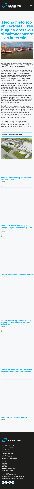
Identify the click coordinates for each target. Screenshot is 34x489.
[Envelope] (3, 482)
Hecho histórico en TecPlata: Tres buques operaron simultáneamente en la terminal (16, 371)
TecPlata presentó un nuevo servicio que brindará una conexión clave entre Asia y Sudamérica (16, 322)
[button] (30, 5)
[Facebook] (6, 482)
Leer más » (3, 181)
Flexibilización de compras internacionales (17, 275)
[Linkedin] (12, 482)
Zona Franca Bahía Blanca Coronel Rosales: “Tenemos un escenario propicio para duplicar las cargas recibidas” (16, 227)
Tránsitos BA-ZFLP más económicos (14, 417)
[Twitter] (9, 482)
